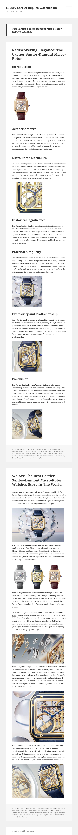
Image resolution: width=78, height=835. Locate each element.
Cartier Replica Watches (38, 449)
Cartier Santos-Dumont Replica (42, 451)
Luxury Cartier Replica (35, 458)
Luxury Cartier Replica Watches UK (31, 8)
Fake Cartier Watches (56, 815)
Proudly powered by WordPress (23, 831)
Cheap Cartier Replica (19, 458)
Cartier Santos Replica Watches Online (32, 385)
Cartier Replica (19, 454)
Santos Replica (59, 451)
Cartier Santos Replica (49, 454)
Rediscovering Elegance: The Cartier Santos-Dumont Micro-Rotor (39, 54)
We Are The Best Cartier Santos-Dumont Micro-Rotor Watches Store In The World (37, 480)
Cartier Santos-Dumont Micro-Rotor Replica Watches (37, 455)
